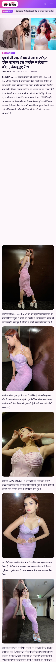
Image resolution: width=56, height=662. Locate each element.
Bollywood (8, 53)
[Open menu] (51, 4)
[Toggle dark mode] (45, 4)
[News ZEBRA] (21, 4)
